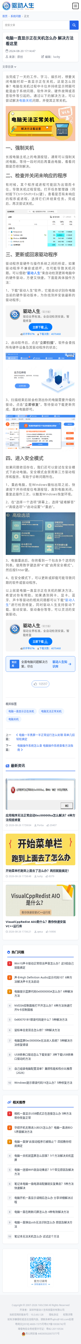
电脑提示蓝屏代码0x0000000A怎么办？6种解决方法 (43, 993)
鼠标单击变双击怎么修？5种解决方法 (37, 1030)
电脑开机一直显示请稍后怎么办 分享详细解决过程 (43, 1200)
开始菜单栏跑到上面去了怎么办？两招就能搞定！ (38, 871)
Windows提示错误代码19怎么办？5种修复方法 (43, 1082)
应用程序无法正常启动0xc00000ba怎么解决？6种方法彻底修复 (40, 817)
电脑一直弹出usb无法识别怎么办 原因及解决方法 (43, 1224)
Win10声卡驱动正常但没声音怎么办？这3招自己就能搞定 (44, 965)
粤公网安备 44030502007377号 (43, 1333)
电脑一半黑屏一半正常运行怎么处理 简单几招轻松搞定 (45, 737)
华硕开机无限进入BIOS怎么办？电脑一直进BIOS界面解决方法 (43, 1130)
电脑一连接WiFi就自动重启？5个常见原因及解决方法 (44, 1172)
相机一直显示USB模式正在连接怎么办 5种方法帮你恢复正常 (43, 1115)
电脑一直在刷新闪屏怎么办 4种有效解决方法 (41, 1212)
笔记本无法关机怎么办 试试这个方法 (36, 1236)
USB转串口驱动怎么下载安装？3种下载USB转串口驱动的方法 (43, 1057)
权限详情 (68, 1314)
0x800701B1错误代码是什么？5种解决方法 (40, 1019)
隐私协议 (53, 1314)
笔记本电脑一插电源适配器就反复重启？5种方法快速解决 (44, 1186)
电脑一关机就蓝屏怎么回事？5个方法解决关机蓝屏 (44, 1158)
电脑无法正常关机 (51, 711)
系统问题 (16, 16)
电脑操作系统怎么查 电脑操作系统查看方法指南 (45, 748)
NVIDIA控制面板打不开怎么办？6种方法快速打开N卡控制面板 (43, 1007)
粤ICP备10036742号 (55, 1324)
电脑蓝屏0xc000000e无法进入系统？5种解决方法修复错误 (43, 1042)
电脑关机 (25, 100)
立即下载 (38, 327)
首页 (4, 16)
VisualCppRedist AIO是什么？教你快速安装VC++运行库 (36, 924)
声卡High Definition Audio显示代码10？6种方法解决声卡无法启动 (43, 979)
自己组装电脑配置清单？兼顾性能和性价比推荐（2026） (43, 1071)
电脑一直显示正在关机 (21, 711)
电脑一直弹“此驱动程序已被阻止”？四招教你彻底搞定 (42, 1144)
